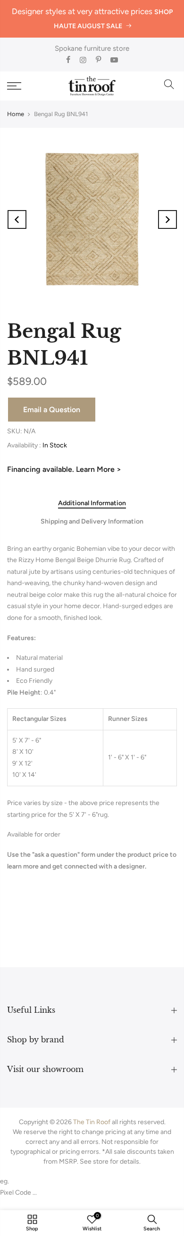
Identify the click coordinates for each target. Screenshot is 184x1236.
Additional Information (92, 503)
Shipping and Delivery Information (92, 521)
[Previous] (17, 219)
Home (15, 113)
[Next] (167, 219)
